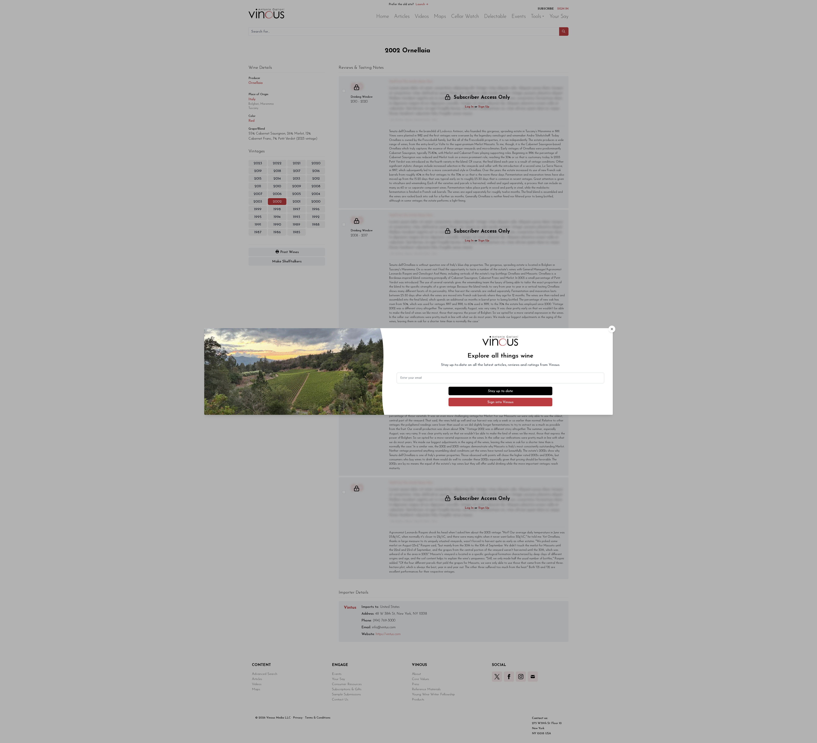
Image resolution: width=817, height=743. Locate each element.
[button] (611, 329)
